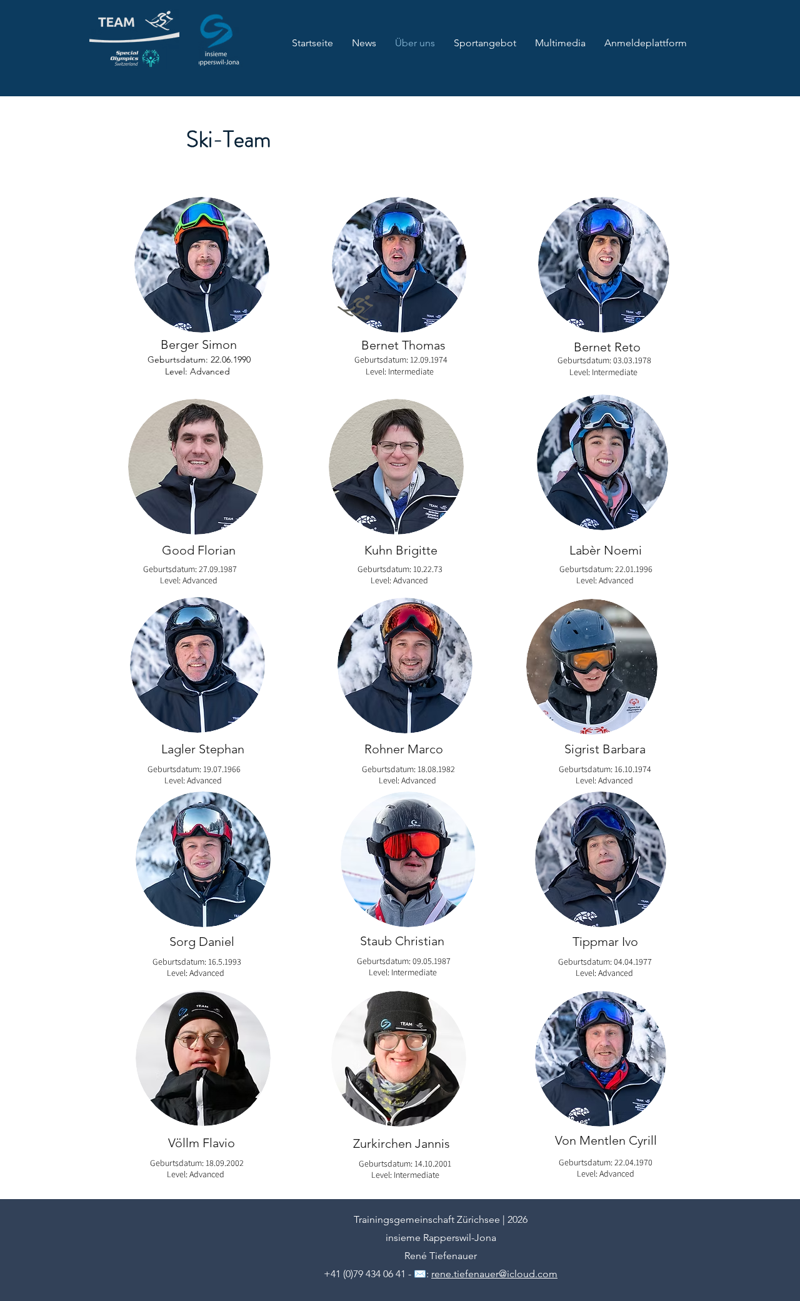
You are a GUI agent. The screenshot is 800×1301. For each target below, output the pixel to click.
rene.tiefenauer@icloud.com (494, 1274)
